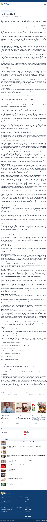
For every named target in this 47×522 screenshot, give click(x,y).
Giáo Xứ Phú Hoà (44, 520)
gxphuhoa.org (4, 511)
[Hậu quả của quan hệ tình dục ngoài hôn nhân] (3, 479)
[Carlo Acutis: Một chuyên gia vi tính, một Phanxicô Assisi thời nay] (3, 475)
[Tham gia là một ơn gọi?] (39, 407)
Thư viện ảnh (27, 499)
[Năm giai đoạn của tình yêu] (3, 470)
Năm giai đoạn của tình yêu (11, 469)
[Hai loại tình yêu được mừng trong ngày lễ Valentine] (3, 466)
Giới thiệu (41, 0)
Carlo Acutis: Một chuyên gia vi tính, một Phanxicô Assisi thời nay (18, 473)
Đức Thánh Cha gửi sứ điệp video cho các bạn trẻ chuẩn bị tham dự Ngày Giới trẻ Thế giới (22, 460)
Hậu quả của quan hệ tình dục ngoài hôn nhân (15, 478)
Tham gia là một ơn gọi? (37, 415)
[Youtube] (4, 502)
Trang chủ (36, 0)
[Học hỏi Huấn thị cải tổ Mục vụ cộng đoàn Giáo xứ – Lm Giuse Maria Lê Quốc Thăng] (8, 407)
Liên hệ (45, 0)
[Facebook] (2, 502)
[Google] (9, 502)
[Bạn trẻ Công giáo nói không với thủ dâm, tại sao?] (3, 484)
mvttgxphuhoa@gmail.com (7, 509)
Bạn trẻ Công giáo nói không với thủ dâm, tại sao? (15, 483)
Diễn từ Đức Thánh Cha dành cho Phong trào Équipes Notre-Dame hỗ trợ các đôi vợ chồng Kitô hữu (23, 417)
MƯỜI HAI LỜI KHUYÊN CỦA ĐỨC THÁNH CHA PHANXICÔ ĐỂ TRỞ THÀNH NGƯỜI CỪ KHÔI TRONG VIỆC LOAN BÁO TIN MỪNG (26, 456)
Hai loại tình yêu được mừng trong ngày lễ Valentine (16, 464)
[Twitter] (7, 502)
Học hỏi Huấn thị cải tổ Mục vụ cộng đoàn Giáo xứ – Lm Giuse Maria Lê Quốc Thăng (7, 417)
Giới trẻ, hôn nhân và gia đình (10, 7)
